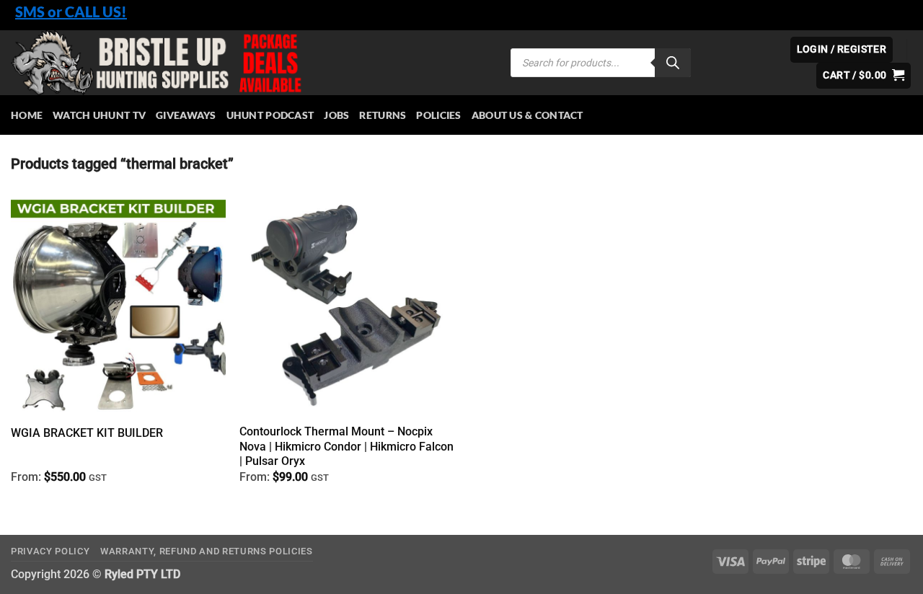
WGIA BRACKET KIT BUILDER (87, 433)
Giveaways (186, 115)
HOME (27, 115)
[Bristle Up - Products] (250, 62)
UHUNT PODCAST (270, 115)
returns (382, 115)
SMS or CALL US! (71, 11)
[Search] (673, 62)
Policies (438, 115)
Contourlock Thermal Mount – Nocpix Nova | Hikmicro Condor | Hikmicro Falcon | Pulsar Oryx (346, 446)
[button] (863, 76)
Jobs (336, 115)
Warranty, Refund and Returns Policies (206, 551)
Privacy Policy (50, 551)
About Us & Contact (527, 115)
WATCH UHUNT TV (99, 115)
